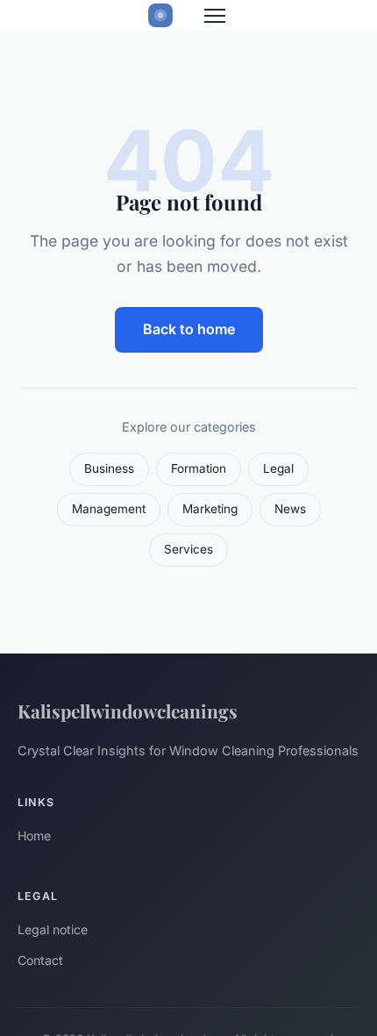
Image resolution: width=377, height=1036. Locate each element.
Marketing (210, 509)
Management (109, 509)
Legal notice (53, 929)
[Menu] (214, 16)
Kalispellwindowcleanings (128, 710)
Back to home (189, 329)
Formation (198, 468)
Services (188, 549)
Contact (40, 960)
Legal (278, 468)
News (290, 509)
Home (34, 835)
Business (109, 468)
